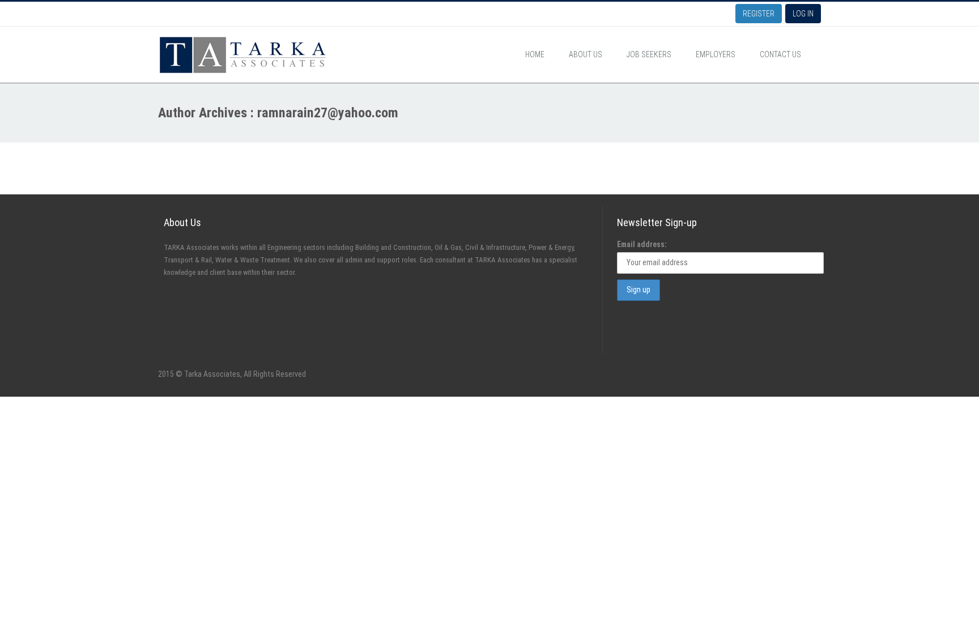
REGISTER (758, 13)
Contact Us (780, 54)
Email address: (642, 244)
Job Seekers (649, 54)
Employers (715, 54)
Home (534, 54)
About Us (585, 54)
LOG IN (803, 13)
